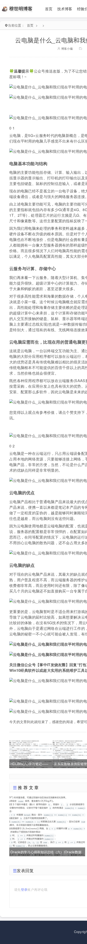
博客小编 (66, 48)
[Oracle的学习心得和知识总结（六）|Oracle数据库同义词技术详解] (47, 825)
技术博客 (64, 8)
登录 (24, 889)
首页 (49, 8)
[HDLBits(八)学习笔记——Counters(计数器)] (30, 753)
